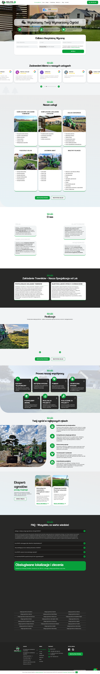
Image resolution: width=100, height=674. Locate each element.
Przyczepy (68, 185)
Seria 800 (43, 171)
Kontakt (67, 2)
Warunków (70, 672)
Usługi (46, 2)
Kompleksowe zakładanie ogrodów (29, 653)
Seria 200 (43, 180)
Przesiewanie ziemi (70, 139)
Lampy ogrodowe (45, 139)
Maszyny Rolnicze (27, 664)
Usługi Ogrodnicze (27, 656)
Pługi (67, 177)
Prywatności (65, 672)
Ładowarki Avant (27, 660)
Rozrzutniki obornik (70, 184)
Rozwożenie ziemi (70, 141)
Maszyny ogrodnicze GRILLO (73, 171)
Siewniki (68, 180)
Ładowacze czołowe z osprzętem (74, 187)
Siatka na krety (21, 137)
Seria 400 (43, 178)
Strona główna (37, 2)
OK (76, 672)
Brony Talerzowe (70, 189)
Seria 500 (43, 177)
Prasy (67, 182)
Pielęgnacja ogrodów (22, 142)
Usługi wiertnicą (21, 175)
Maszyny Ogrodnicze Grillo (29, 662)
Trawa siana (20, 139)
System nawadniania (22, 135)
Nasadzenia (44, 137)
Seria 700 (43, 173)
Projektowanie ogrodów (47, 133)
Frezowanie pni (21, 178)
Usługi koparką (21, 173)
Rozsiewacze (69, 175)
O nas (43, 2)
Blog (63, 2)
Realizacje (52, 2)
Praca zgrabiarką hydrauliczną (73, 144)
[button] (41, 87)
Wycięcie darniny (70, 133)
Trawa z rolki (20, 141)
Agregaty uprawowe (71, 178)
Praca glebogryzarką (71, 142)
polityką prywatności (75, 47)
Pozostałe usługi (26, 658)
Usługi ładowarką (21, 171)
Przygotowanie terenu (22, 133)
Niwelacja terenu (70, 135)
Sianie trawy (69, 137)
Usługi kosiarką (21, 180)
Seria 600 (43, 175)
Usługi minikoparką (22, 177)
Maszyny (58, 2)
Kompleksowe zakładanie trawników (29, 650)
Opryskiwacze (69, 173)
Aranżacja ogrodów (46, 135)
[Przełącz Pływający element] (95, 670)
